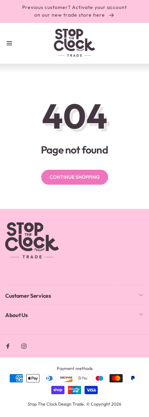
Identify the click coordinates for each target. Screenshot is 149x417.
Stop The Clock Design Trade (56, 404)
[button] (9, 43)
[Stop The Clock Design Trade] (32, 257)
